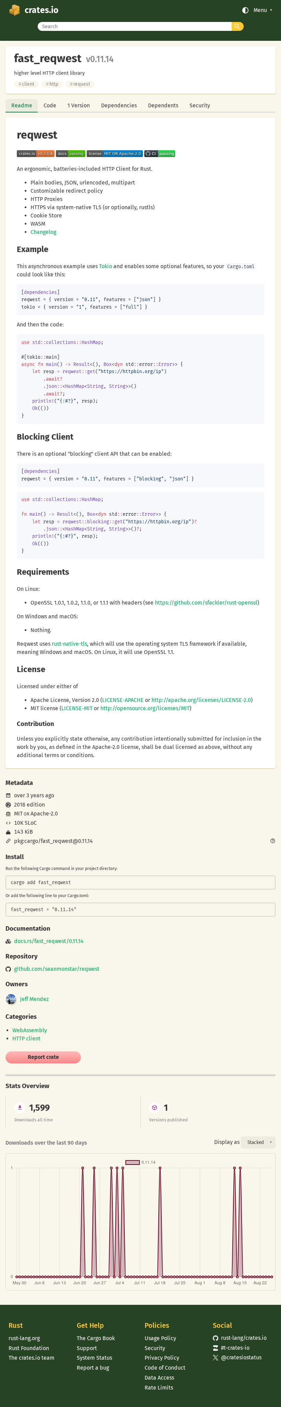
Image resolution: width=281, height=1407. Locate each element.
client (26, 84)
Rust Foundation (29, 1348)
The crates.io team (31, 1358)
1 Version (79, 105)
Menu (260, 10)
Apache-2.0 (44, 813)
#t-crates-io (231, 1348)
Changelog (43, 232)
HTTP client (26, 1038)
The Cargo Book (96, 1338)
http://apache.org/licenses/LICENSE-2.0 (201, 700)
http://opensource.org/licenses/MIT (145, 708)
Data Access (159, 1377)
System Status (94, 1358)
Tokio (105, 266)
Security (200, 105)
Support (87, 1348)
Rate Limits (159, 1387)
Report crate (43, 1057)
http (52, 84)
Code (50, 105)
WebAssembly (29, 1030)
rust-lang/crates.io (240, 1338)
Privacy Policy (162, 1358)
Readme (21, 105)
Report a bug (93, 1367)
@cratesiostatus (237, 1357)
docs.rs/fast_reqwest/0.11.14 (49, 941)
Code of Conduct (165, 1367)
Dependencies (119, 105)
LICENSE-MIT (77, 708)
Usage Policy (160, 1338)
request (80, 84)
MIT (18, 813)
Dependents (163, 105)
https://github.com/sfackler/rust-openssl (206, 602)
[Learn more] (273, 841)
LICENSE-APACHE (123, 700)
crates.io (41, 10)
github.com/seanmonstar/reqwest (56, 969)
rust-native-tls (69, 644)
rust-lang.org (24, 1338)
